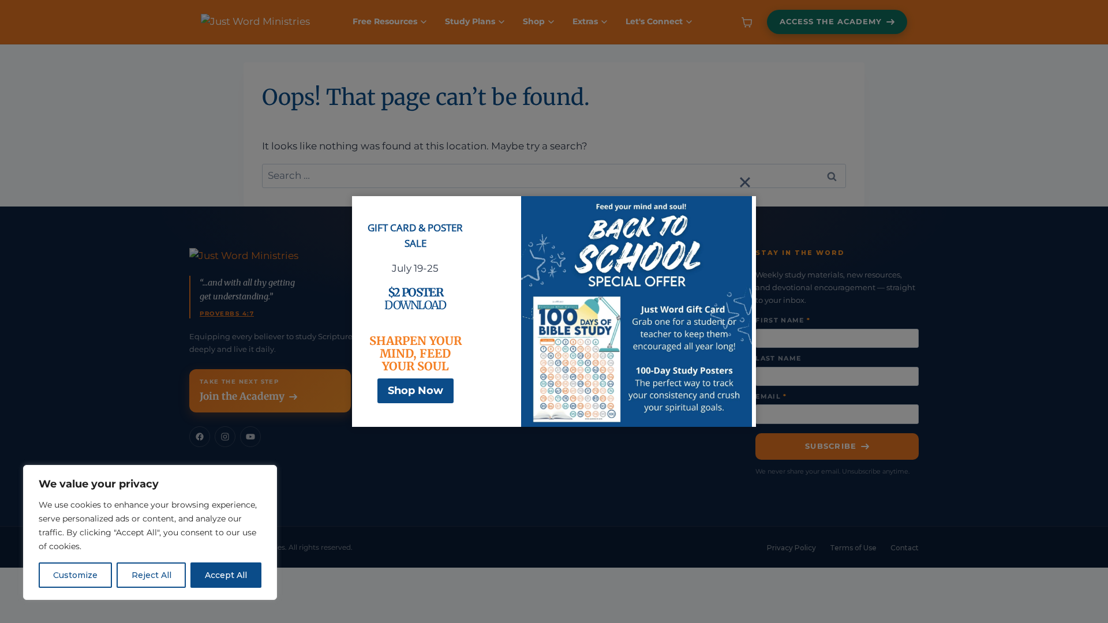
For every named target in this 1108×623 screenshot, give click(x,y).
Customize (75, 575)
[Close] (745, 182)
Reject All (151, 575)
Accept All (226, 575)
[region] (150, 532)
